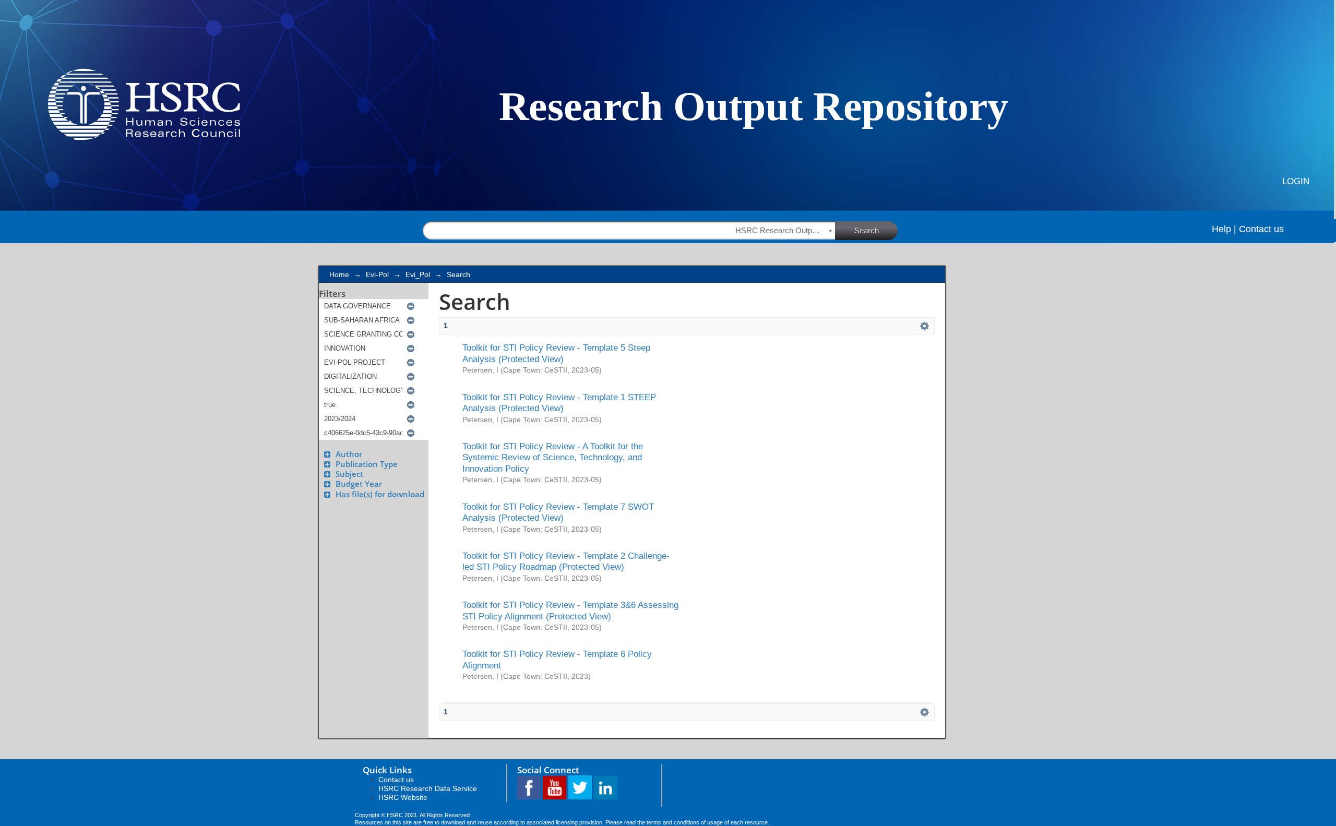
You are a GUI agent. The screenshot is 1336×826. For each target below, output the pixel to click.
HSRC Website (402, 797)
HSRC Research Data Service (427, 788)
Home (339, 274)
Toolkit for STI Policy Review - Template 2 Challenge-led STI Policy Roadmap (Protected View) (566, 561)
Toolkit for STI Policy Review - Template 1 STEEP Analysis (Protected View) (559, 402)
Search (866, 230)
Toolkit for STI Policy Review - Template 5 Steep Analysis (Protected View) (556, 353)
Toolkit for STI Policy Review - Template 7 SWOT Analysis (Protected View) (558, 512)
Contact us (1261, 229)
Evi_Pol (417, 274)
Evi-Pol (377, 274)
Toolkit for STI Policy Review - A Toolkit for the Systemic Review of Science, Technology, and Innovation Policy (552, 457)
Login (1295, 181)
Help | (1224, 229)
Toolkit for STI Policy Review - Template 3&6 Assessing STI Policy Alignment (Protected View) (570, 610)
